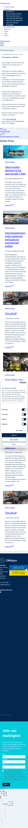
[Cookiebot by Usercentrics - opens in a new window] (19, 383)
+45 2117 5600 (4, 582)
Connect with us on (6, 590)
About (5, 33)
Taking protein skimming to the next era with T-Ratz (15, 170)
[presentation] (15, 151)
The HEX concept (9, 7)
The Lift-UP (11, 313)
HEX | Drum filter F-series (13, 16)
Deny (14, 444)
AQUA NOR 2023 (5, 130)
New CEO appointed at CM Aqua (9, 135)
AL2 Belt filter (10, 24)
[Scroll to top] (1, 793)
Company (5, 759)
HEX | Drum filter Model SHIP (14, 20)
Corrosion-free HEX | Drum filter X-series (13, 13)
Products (5, 804)
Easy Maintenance (9, 27)
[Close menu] (0, 797)
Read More (9, 205)
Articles (6, 31)
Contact (6, 35)
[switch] (24, 414)
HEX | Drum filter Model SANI (14, 18)
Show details (19, 430)
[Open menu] (2, 44)
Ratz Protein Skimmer (12, 22)
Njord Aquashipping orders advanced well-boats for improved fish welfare (15, 239)
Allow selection (14, 439)
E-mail (4, 764)
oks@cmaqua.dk (11, 119)
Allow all (14, 435)
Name (4, 754)
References (7, 29)
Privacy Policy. (18, 780)
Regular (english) (10, 162)
